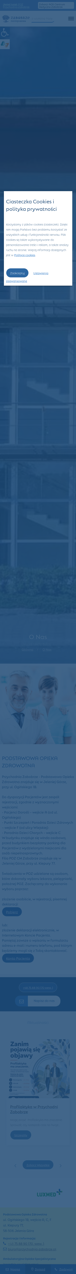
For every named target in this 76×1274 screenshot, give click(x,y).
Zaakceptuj (17, 273)
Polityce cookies (24, 255)
